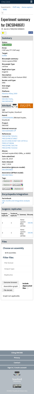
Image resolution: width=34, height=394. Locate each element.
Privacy (17, 358)
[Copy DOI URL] (2, 29)
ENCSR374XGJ (7, 175)
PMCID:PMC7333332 (9, 148)
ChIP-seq (16, 7)
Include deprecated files (27, 285)
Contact (17, 363)
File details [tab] (8, 290)
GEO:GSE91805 (7, 131)
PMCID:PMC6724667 (9, 138)
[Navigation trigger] (31, 2)
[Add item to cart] (2, 12)
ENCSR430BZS (7, 170)
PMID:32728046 (8, 143)
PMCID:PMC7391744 (9, 145)
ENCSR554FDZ (7, 101)
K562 (5, 9)
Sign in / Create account (17, 368)
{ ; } (30, 32)
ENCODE (6, 2)
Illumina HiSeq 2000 (9, 93)
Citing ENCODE (17, 353)
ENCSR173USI (7, 99)
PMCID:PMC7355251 (9, 136)
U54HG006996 (7, 118)
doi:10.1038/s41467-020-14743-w (15, 141)
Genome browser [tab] (10, 282)
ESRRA (4, 56)
